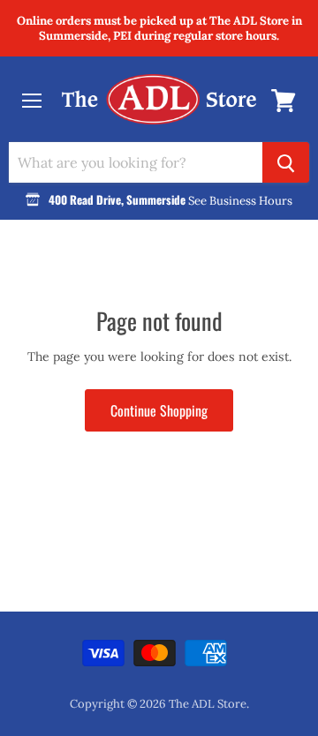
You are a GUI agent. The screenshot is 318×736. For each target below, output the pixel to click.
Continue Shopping (159, 410)
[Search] (285, 162)
